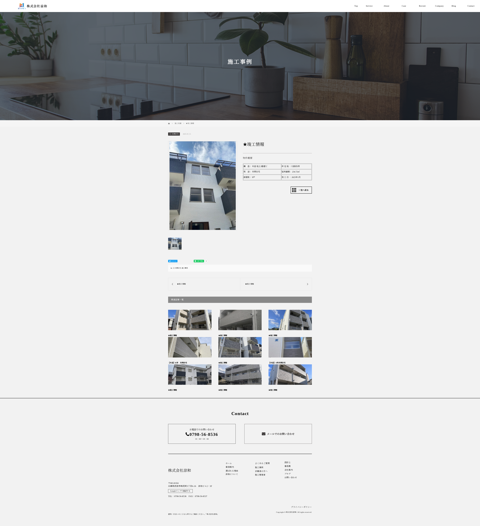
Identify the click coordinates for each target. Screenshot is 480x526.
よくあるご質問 (262, 463)
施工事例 (185, 268)
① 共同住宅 (174, 134)
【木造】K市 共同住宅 (177, 363)
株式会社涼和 (179, 470)
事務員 (287, 466)
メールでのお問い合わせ (280, 434)
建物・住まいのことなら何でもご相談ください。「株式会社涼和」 (193, 514)
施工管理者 (260, 475)
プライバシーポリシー (301, 507)
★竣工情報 (172, 335)
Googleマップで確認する (180, 491)
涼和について (232, 474)
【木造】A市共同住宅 (277, 363)
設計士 (287, 463)
